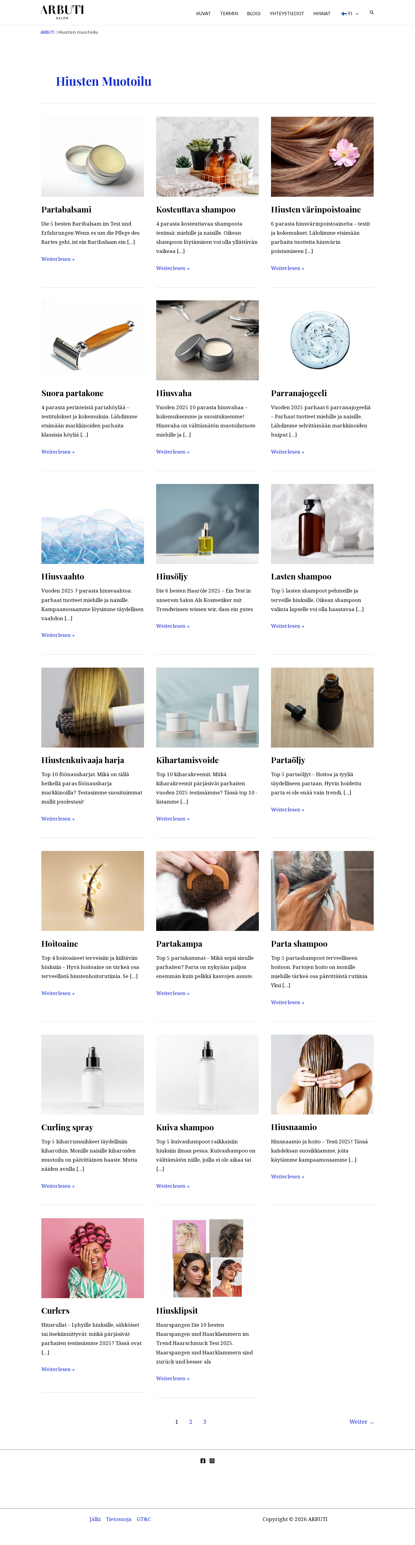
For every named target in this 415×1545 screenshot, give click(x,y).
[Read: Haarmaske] (322, 1073)
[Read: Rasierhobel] (92, 339)
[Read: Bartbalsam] (92, 156)
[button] (355, 13)
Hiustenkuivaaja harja (82, 759)
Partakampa (179, 943)
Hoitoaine (59, 943)
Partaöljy (288, 759)
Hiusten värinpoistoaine (316, 209)
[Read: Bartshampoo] (322, 890)
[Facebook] (203, 1461)
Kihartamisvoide (187, 759)
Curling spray (67, 1127)
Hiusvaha (174, 392)
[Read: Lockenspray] (92, 1073)
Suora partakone (72, 392)
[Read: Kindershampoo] (322, 523)
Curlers (55, 1310)
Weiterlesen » (58, 258)
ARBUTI (47, 32)
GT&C (144, 1519)
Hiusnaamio (294, 1126)
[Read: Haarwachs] (207, 339)
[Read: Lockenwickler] (92, 1257)
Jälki (95, 1519)
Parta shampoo (299, 943)
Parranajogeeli (299, 392)
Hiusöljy (172, 576)
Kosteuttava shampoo (195, 209)
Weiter (362, 1421)
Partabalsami (66, 209)
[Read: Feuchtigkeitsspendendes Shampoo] (207, 156)
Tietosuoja (119, 1519)
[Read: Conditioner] (92, 890)
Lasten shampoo (301, 576)
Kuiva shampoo (185, 1127)
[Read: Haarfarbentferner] (322, 156)
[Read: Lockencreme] (207, 706)
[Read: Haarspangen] (207, 1257)
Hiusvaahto (62, 576)
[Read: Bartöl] (322, 706)
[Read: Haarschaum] (92, 523)
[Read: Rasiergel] (322, 339)
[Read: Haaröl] (207, 523)
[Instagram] (212, 1461)
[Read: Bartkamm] (207, 890)
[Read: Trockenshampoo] (207, 1073)
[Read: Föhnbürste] (92, 706)
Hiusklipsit (177, 1310)
